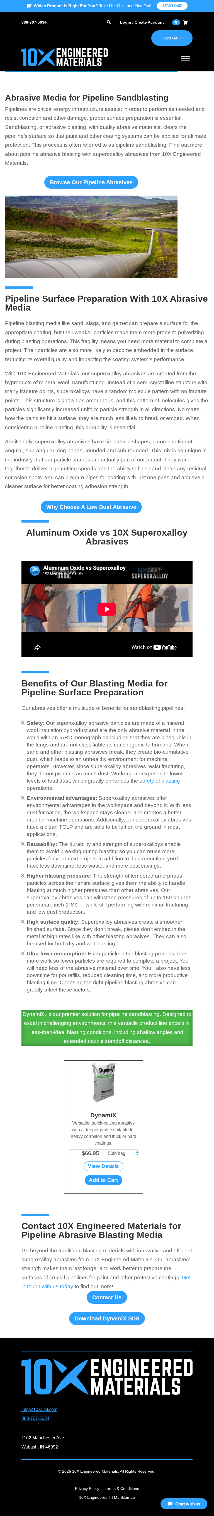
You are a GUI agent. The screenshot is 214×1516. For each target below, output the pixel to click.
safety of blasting (160, 781)
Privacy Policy (87, 1488)
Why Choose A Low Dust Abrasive (91, 507)
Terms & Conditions (122, 1488)
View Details (103, 1166)
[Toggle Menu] (185, 58)
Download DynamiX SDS (107, 1318)
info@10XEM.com (39, 1409)
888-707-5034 (34, 22)
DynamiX (103, 1115)
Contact (171, 38)
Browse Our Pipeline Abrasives (91, 182)
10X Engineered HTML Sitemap (107, 1497)
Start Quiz (172, 6)
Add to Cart (103, 1180)
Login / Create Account (142, 22)
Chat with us (187, 1504)
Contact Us (106, 1297)
